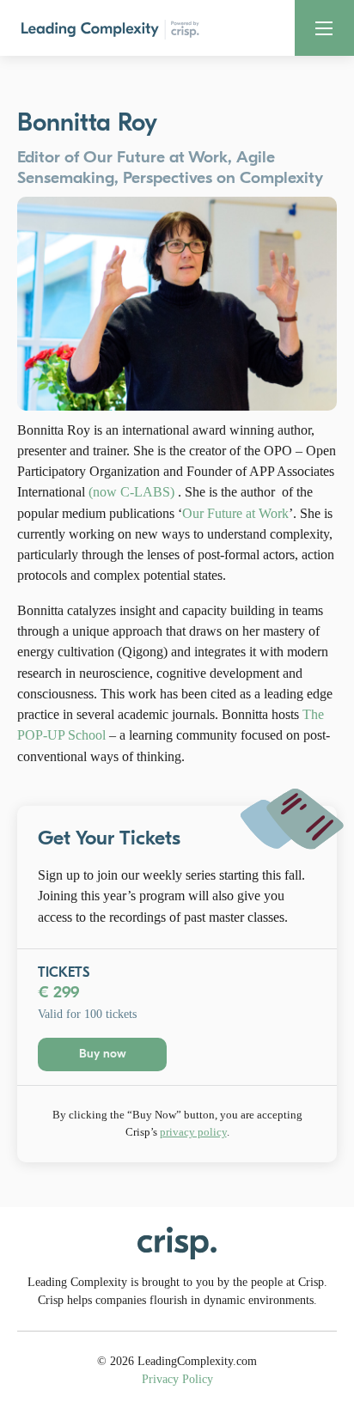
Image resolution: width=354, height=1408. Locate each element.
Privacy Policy (177, 1379)
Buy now (102, 1053)
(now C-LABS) (131, 492)
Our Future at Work (235, 513)
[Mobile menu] (324, 28)
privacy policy (193, 1131)
